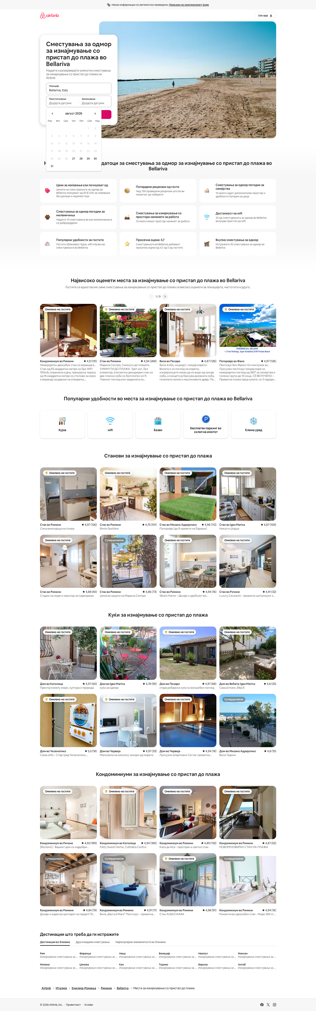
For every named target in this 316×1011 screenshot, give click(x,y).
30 (95, 158)
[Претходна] (151, 296)
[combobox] (78, 90)
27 (73, 158)
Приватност (73, 1004)
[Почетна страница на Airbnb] (49, 15)
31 (52, 166)
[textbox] (62, 103)
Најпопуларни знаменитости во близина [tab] (140, 942)
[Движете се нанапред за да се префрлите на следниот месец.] (95, 113)
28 (81, 158)
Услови (88, 1004)
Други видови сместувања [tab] (93, 942)
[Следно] (165, 296)
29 (88, 158)
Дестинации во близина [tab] (55, 942)
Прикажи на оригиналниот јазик (189, 4)
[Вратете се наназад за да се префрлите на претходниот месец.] (52, 113)
